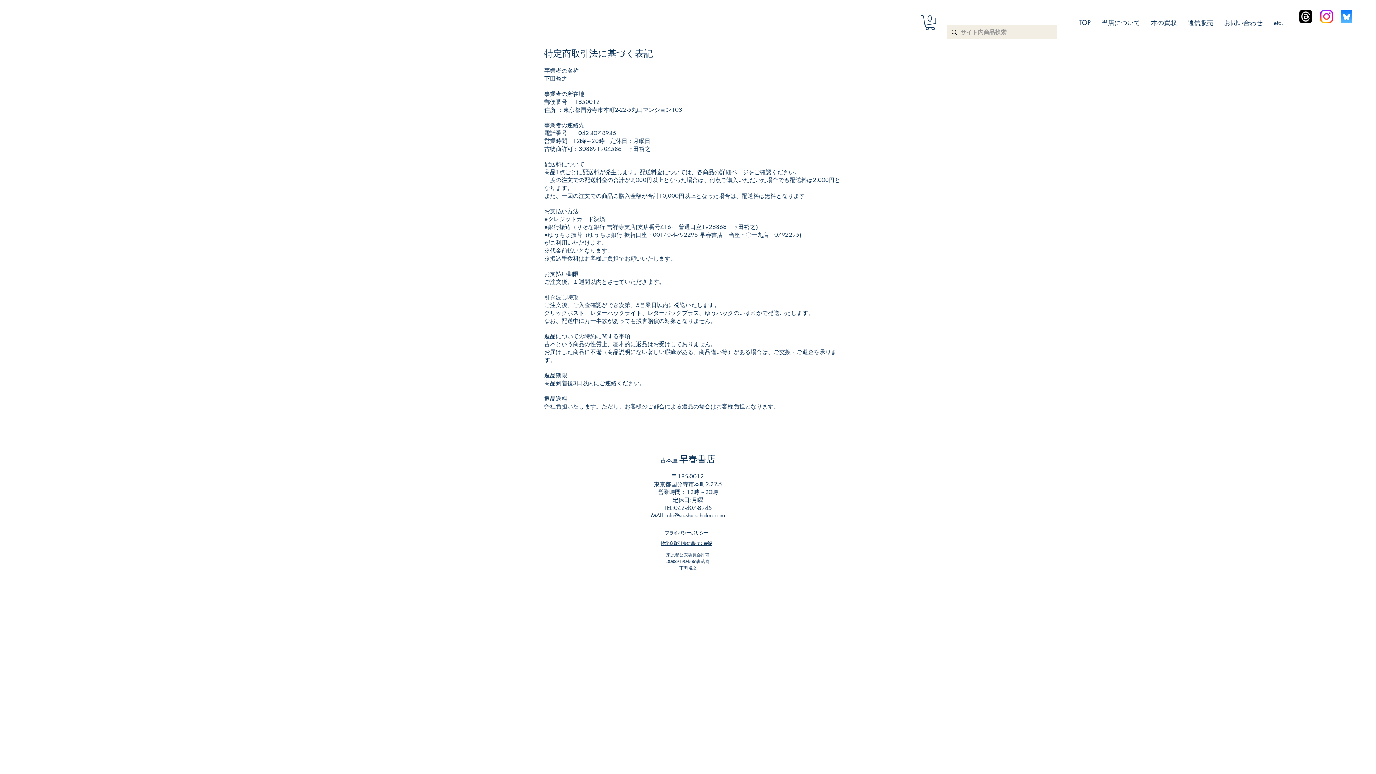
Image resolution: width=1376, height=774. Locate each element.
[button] (930, 22)
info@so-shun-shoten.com (695, 515)
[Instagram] (1326, 16)
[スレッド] (1305, 16)
